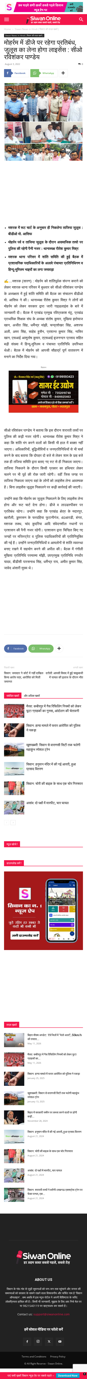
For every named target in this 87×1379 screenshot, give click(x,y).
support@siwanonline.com (51, 1314)
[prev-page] (6, 822)
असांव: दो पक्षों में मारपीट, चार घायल (47, 803)
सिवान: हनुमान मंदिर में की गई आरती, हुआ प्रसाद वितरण (55, 1131)
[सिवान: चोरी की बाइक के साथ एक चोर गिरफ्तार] (14, 788)
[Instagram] (38, 1341)
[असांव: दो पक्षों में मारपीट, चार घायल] (14, 808)
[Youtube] (60, 1342)
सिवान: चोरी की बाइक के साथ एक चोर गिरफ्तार (54, 784)
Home (7, 29)
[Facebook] (27, 1342)
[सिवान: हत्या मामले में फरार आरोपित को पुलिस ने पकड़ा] (14, 730)
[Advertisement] (43, 191)
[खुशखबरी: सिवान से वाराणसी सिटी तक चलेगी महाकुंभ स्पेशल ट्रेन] (14, 750)
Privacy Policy (57, 1356)
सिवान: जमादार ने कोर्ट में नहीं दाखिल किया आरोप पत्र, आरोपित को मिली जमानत (23, 677)
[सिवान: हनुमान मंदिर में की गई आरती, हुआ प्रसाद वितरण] (14, 769)
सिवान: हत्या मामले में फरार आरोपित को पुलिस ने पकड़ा (54, 1073)
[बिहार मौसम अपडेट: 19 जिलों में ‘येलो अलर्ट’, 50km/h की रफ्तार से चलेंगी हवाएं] (14, 1040)
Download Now (67, 1375)
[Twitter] (49, 1342)
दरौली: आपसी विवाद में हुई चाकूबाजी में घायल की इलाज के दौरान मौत (64, 675)
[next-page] (13, 822)
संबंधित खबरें (12, 695)
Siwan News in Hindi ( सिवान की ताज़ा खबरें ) (37, 29)
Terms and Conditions (34, 1356)
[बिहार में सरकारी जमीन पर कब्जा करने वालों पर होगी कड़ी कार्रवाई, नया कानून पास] (14, 1117)
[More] (63, 73)
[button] (6, 19)
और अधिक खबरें (32, 695)
